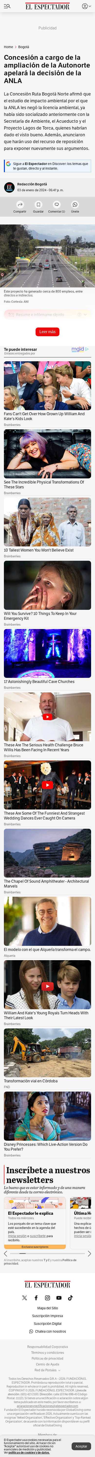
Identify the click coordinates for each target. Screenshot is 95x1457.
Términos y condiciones (47, 1352)
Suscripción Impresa (47, 1316)
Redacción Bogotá (32, 184)
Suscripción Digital (47, 1323)
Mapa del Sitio (47, 1308)
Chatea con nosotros (50, 1331)
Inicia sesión (17, 1236)
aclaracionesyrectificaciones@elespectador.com (47, 1406)
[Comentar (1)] (57, 205)
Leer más (47, 332)
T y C (47, 1260)
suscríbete (38, 1236)
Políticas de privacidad (47, 1358)
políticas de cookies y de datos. (29, 1452)
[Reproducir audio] (11, 342)
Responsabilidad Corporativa (47, 1347)
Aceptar (81, 1446)
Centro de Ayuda (47, 1364)
